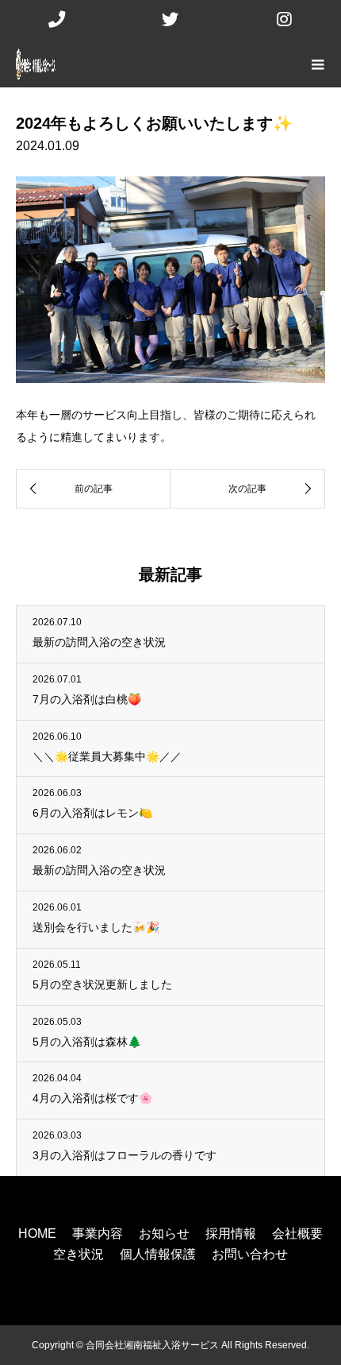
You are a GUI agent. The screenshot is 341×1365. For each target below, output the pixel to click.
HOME (37, 1233)
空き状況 (78, 1254)
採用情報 (230, 1233)
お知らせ (164, 1233)
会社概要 (297, 1233)
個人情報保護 (158, 1254)
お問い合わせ (250, 1254)
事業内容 (97, 1233)
